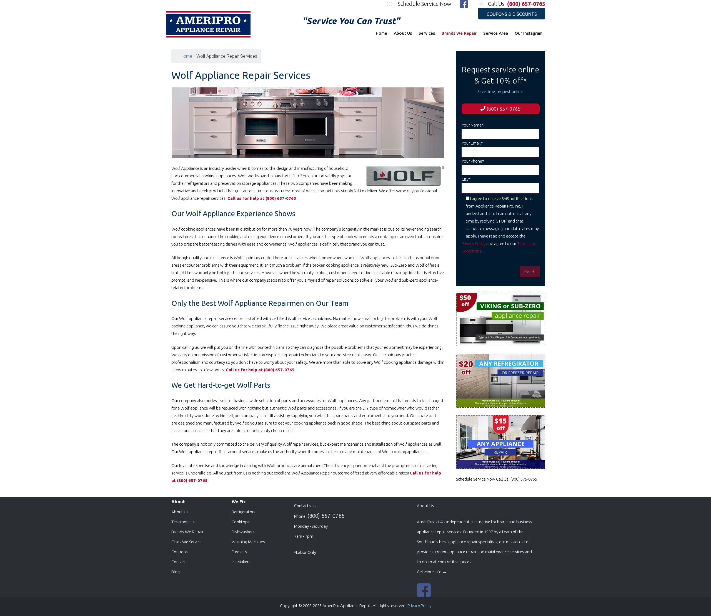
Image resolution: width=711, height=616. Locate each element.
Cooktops (241, 521)
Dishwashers (243, 531)
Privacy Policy (473, 243)
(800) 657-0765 (526, 4)
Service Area (495, 33)
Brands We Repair (459, 33)
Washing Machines (248, 541)
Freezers (239, 551)
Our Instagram (528, 33)
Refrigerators (244, 511)
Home (381, 33)
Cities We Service (186, 541)
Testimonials (183, 521)
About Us (403, 33)
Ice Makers (241, 561)
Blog (175, 571)
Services (427, 33)
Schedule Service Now (424, 4)
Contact (178, 561)
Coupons (179, 551)
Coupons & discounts (512, 14)
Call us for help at (245, 198)
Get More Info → (432, 571)
